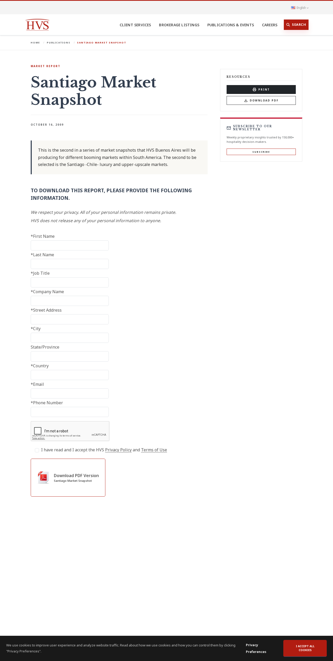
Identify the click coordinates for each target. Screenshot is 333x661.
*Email (37, 384)
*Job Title (40, 273)
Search (299, 24)
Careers (269, 24)
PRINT (264, 89)
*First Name (43, 236)
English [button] (301, 7)
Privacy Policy (118, 450)
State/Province (45, 347)
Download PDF (264, 100)
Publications (59, 42)
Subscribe (261, 151)
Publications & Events (230, 24)
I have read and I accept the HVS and (104, 450)
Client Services (135, 24)
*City (36, 328)
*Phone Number (47, 403)
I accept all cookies (305, 648)
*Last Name (42, 255)
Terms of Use (154, 450)
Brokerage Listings (179, 24)
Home (35, 42)
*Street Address (46, 310)
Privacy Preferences (256, 648)
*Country (40, 366)
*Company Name (47, 291)
